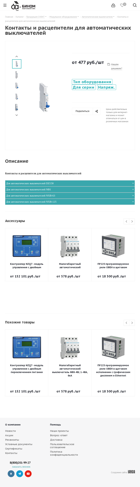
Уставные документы (18, 444)
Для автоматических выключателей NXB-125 (31, 201)
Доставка (56, 439)
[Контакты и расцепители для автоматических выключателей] (43, 97)
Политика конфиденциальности (64, 453)
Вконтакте (11, 473)
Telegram (19, 473)
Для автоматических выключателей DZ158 (30, 183)
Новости (10, 430)
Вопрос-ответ (58, 435)
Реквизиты (12, 439)
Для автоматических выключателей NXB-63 (30, 195)
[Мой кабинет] (113, 5)
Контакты (11, 453)
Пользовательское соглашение (62, 446)
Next (16, 115)
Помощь (55, 424)
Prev (16, 56)
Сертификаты (13, 448)
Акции (9, 435)
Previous (126, 222)
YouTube (28, 473)
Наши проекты (59, 430)
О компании (12, 424)
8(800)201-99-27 (20, 462)
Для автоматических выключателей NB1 (28, 189)
